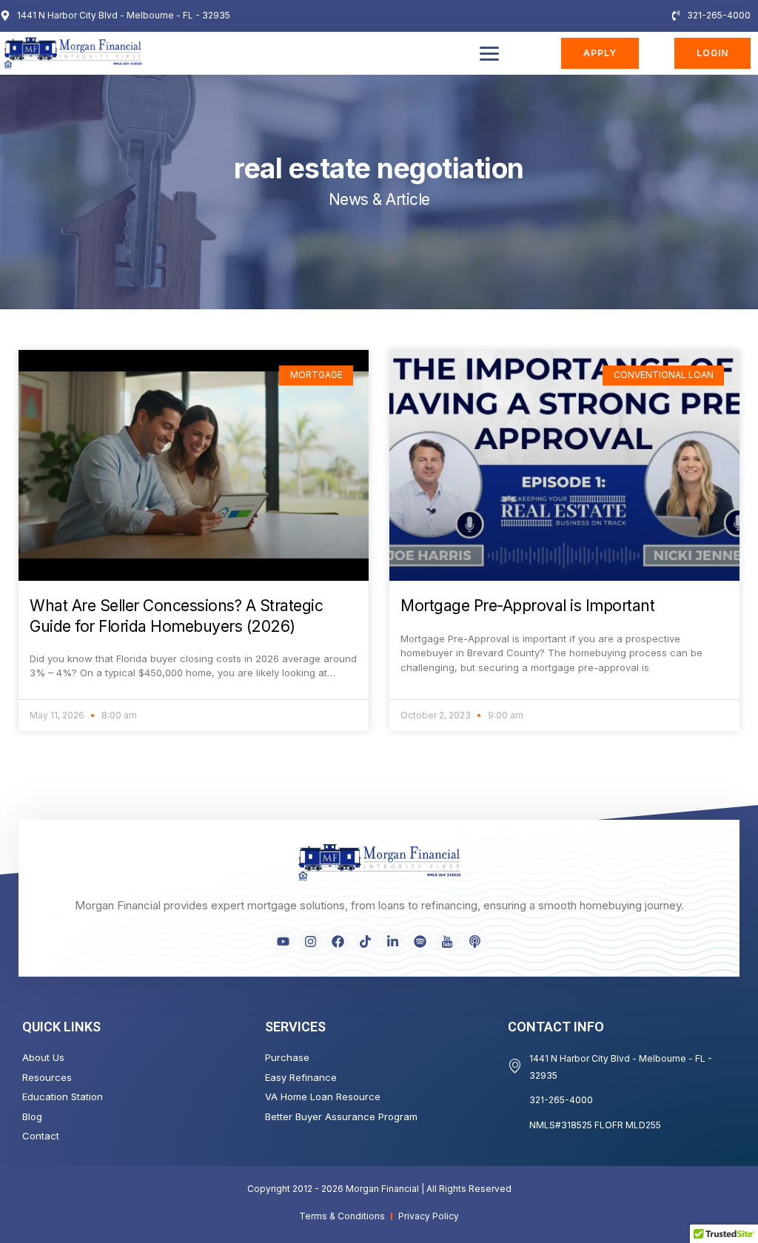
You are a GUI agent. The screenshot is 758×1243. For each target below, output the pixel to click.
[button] (489, 53)
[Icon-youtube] (447, 941)
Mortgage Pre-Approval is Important (527, 605)
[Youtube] (283, 941)
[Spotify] (420, 941)
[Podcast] (475, 941)
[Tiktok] (365, 941)
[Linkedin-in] (393, 941)
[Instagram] (310, 941)
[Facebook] (338, 941)
